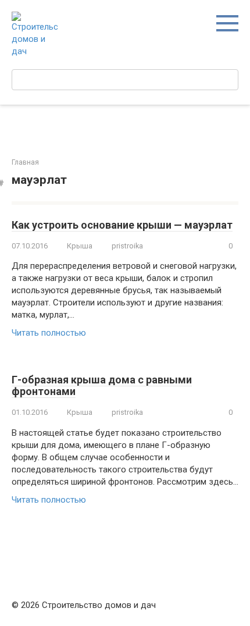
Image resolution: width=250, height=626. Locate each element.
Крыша (79, 245)
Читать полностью (49, 333)
